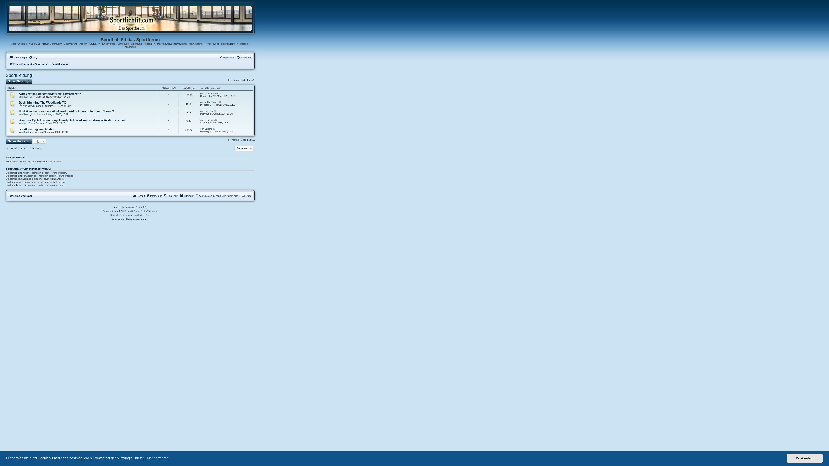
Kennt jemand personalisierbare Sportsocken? (50, 93)
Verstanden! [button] (805, 458)
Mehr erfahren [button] (157, 458)
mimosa (209, 111)
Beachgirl (28, 96)
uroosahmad (211, 93)
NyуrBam (28, 123)
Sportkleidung (19, 75)
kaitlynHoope (34, 106)
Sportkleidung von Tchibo (36, 129)
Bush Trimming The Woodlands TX (42, 102)
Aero (116, 207)
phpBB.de (145, 215)
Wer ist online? (16, 157)
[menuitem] (33, 57)
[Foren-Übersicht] (130, 18)
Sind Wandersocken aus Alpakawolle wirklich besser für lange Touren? (66, 111)
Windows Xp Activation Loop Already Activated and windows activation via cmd (72, 120)
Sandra (27, 132)
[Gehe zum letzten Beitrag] (219, 93)
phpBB (118, 211)
